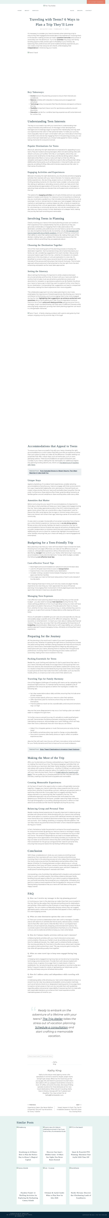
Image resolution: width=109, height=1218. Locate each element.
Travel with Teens (47, 1056)
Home (20, 10)
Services (35, 10)
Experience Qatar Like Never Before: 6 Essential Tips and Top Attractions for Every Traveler (40, 1108)
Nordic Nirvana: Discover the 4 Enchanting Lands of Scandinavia (81, 1195)
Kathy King (47, 29)
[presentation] (28, 1137)
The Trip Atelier (52, 1018)
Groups (80, 10)
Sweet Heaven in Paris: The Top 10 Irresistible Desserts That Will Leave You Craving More (69, 1108)
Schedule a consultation (51, 1027)
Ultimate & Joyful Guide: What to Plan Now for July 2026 (54, 1195)
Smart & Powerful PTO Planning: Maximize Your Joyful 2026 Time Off (81, 1154)
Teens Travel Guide (34, 1056)
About (27, 10)
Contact (89, 10)
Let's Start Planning (96, 2)
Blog (72, 10)
